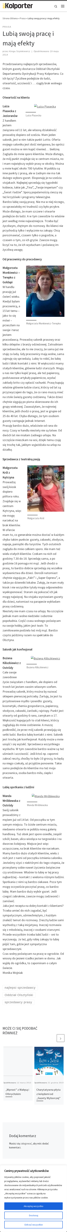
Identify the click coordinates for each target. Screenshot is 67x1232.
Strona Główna (10, 18)
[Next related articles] (60, 1038)
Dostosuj (33, 1215)
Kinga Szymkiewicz (19, 51)
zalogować (26, 1143)
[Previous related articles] (52, 1038)
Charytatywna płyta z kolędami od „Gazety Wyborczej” (48, 1094)
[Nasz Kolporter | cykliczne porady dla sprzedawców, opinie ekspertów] (18, 5)
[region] (33, 1198)
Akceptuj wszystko (33, 1206)
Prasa (23, 18)
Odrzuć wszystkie (33, 1224)
